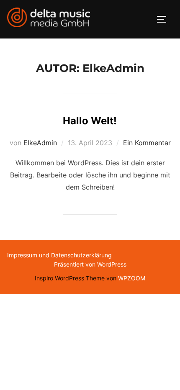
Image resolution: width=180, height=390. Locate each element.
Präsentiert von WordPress (90, 264)
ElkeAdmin (40, 143)
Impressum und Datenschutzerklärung (59, 255)
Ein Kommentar (147, 143)
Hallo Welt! (90, 121)
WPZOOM (131, 278)
